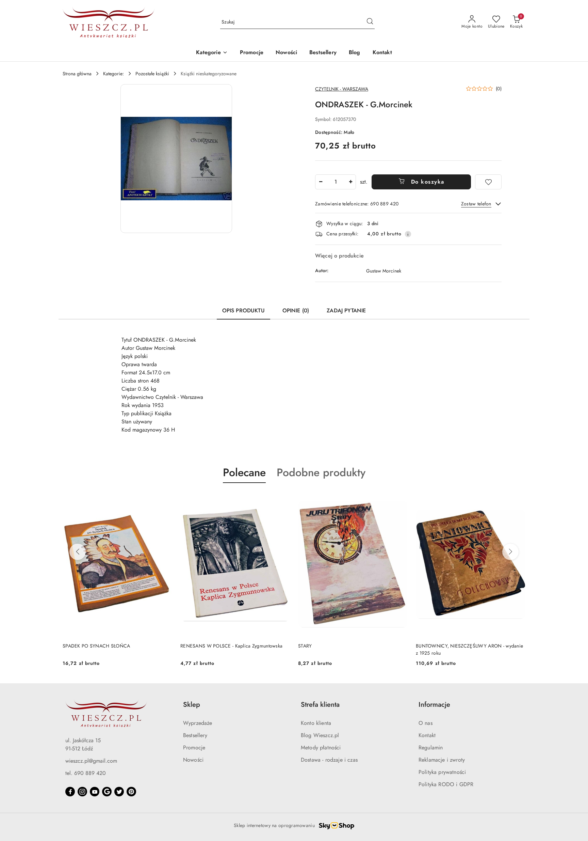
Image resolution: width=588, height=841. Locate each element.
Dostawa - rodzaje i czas (329, 760)
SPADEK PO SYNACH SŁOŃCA (449, 645)
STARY (187, 645)
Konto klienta (316, 723)
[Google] (107, 791)
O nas (425, 723)
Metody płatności (321, 747)
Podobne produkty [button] (321, 472)
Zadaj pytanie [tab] (346, 310)
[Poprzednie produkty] (77, 551)
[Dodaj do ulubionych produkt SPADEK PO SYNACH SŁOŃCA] (517, 499)
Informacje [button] (434, 705)
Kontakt (427, 735)
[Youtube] (94, 791)
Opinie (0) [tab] (295, 310)
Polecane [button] (244, 472)
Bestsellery (195, 735)
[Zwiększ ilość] (350, 182)
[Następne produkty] (510, 551)
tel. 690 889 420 (85, 773)
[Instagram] (82, 791)
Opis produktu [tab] (243, 310)
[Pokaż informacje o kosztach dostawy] (408, 234)
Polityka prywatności (442, 772)
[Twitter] (119, 791)
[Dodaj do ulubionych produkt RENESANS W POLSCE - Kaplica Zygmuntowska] (164, 499)
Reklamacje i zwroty (442, 760)
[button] (211, 53)
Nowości (193, 760)
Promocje (194, 747)
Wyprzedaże (197, 723)
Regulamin (431, 747)
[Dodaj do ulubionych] (488, 181)
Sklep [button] (191, 705)
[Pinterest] (131, 791)
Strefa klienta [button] (320, 705)
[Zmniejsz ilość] (320, 182)
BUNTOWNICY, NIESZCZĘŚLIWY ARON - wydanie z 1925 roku (351, 649)
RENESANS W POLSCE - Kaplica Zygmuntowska (114, 645)
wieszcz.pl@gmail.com (91, 761)
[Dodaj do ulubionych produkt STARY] (282, 499)
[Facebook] (70, 791)
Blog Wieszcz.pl (320, 735)
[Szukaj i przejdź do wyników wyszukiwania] (370, 22)
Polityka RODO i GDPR (446, 784)
